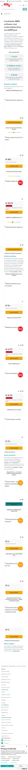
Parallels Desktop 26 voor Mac (14, 171)
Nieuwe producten (5, 687)
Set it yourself (4, 762)
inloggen (21, 46)
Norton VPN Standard (14, 363)
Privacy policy (14, 762)
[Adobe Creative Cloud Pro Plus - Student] (14, 145)
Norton (12, 271)
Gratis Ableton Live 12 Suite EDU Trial (14, 554)
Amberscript (15, 462)
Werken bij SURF (5, 707)
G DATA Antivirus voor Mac (14, 409)
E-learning (3, 684)
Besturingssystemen (5, 682)
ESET (20, 271)
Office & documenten (6, 674)
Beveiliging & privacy (5, 679)
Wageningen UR (5, 736)
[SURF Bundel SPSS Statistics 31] (14, 235)
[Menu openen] (2, 5)
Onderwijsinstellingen (6, 717)
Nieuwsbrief (6, 740)
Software (3, 669)
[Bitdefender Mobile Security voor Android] (14, 291)
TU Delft (3, 727)
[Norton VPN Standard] (14, 381)
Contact (3, 692)
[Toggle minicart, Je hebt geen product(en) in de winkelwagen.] (26, 5)
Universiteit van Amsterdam (7, 733)
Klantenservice (4, 689)
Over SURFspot (4, 705)
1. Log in (14, 56)
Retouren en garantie (6, 697)
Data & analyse (4, 676)
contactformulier (16, 650)
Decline (20, 766)
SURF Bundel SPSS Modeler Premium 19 (14, 510)
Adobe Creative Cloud (12, 44)
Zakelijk (3, 715)
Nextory (21, 467)
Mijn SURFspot (20, 5)
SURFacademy (4, 712)
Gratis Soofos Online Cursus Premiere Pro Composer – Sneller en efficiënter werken (14, 599)
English (23, 5)
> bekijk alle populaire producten (12, 253)
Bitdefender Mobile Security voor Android (14, 274)
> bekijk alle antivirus (9, 452)
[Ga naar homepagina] (1, 13)
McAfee (15, 271)
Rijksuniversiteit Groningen (7, 725)
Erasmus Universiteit (5, 719)
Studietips (3, 700)
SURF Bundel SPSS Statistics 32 (14, 90)
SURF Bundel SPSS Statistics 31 (14, 217)
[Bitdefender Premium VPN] (14, 335)
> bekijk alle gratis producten (11, 640)
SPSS (9, 46)
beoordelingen (21, 666)
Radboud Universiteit (6, 722)
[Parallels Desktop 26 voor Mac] (14, 189)
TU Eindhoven (4, 730)
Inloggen (3, 702)
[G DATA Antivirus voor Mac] (14, 427)
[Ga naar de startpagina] (11, 5)
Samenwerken (4, 709)
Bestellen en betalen (5, 694)
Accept (7, 766)
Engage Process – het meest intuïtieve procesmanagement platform (14, 473)
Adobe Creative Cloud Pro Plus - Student (14, 128)
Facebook (6, 743)
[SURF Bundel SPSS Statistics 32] (14, 108)
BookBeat (15, 467)
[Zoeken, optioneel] (25, 9)
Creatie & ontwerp (5, 671)
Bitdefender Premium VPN (14, 317)
